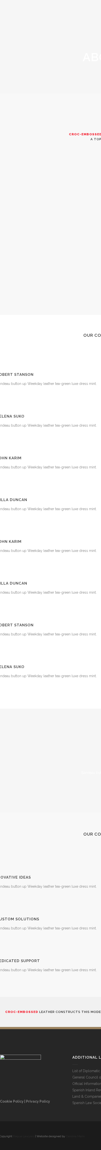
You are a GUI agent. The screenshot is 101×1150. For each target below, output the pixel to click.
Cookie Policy (12, 1101)
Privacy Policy (38, 1101)
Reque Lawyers (23, 1136)
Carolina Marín (75, 1136)
